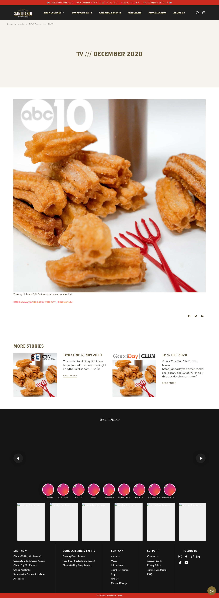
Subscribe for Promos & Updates (29, 574)
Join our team (117, 565)
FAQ (149, 574)
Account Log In (154, 561)
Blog (113, 574)
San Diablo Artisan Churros (112, 595)
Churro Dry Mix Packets (25, 565)
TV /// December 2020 (41, 24)
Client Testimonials (120, 570)
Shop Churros (53, 12)
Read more (70, 375)
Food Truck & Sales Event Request (79, 561)
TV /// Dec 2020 (174, 355)
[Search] (197, 12)
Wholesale (135, 12)
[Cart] (204, 13)
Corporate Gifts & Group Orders (29, 561)
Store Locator (158, 12)
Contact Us (152, 556)
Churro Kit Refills (21, 570)
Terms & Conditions (156, 570)
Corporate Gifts (82, 12)
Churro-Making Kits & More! (27, 556)
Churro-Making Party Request (77, 565)
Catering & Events (110, 12)
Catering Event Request (74, 556)
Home (9, 24)
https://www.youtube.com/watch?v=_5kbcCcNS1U (42, 301)
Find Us (115, 579)
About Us (115, 556)
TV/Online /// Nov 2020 (82, 355)
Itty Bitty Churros (57, 22)
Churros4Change (119, 583)
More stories (28, 346)
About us (179, 12)
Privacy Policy (154, 565)
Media (20, 24)
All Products (19, 579)
